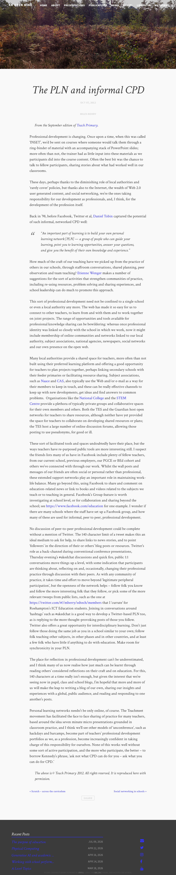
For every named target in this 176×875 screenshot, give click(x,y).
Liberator (144, 5)
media (115, 5)
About (55, 5)
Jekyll (81, 872)
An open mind (20, 5)
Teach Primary (87, 125)
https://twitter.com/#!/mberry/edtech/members (66, 602)
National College (91, 398)
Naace (45, 381)
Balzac (98, 872)
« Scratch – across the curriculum (47, 791)
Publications (98, 5)
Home (43, 5)
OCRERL (128, 5)
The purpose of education (29, 842)
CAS (60, 381)
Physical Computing (25, 848)
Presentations (74, 5)
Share (88, 798)
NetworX (161, 5)
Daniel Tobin (103, 216)
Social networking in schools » (130, 791)
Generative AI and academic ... (33, 855)
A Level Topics (21, 868)
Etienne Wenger (89, 273)
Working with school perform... (33, 861)
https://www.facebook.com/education (74, 506)
